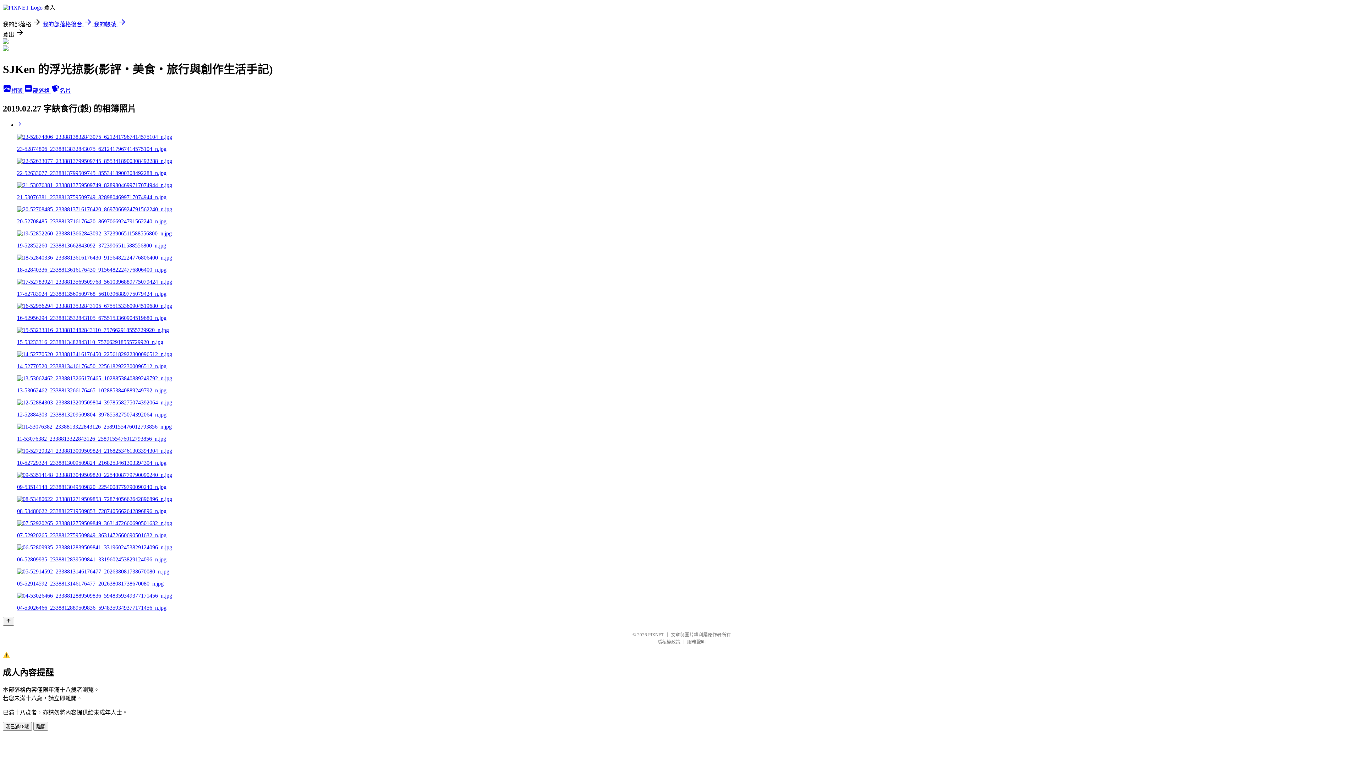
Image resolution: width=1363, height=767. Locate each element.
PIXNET (656, 634)
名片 (65, 91)
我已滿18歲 (17, 726)
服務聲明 (696, 641)
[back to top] (8, 621)
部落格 (42, 91)
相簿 (17, 91)
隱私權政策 (668, 641)
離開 (40, 726)
